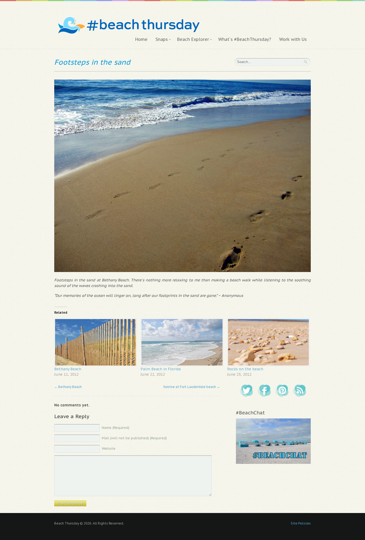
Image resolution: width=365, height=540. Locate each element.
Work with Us (293, 39)
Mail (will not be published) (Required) (134, 438)
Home (141, 39)
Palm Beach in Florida (161, 369)
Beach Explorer (191, 39)
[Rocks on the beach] (267, 342)
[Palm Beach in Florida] (181, 342)
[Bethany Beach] (94, 342)
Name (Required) (115, 427)
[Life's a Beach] (128, 15)
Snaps (160, 39)
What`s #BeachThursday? (244, 39)
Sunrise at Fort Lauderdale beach (191, 387)
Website (108, 448)
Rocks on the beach (245, 369)
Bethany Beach (67, 369)
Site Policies (301, 523)
